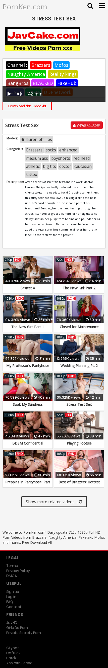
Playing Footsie (79, 443)
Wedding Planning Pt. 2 (79, 365)
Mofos (61, 65)
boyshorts (60, 158)
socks (51, 150)
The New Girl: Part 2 (79, 287)
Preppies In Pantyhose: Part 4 (27, 484)
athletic (33, 166)
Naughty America (26, 74)
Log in (11, 596)
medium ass (37, 158)
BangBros (17, 83)
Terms (12, 565)
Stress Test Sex (79, 404)
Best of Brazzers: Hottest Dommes (79, 484)
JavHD (11, 622)
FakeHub (67, 83)
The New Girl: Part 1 (27, 326)
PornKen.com (25, 6)
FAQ (9, 601)
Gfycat (12, 647)
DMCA (11, 575)
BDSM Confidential (27, 443)
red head (81, 158)
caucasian (83, 166)
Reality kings (63, 74)
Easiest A (27, 287)
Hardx (11, 657)
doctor (65, 166)
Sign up (12, 591)
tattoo (31, 174)
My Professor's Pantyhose (27, 365)
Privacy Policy (18, 570)
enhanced (68, 150)
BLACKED (43, 83)
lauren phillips (38, 139)
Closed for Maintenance (79, 326)
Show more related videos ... (52, 501)
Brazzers (40, 65)
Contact (13, 606)
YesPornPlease (19, 662)
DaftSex (13, 652)
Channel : (17, 65)
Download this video (25, 106)
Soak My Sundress (28, 404)
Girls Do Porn (17, 627)
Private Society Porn (23, 632)
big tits (49, 166)
